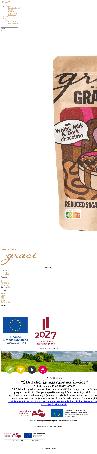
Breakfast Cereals (14, 8)
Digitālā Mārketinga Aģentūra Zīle (63, 451)
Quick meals (12, 13)
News (3, 300)
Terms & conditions (7, 308)
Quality (3, 295)
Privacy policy (5, 310)
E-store (7, 20)
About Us (8, 16)
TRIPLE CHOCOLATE (8, 249)
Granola (11, 11)
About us (4, 293)
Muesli (10, 10)
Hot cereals (12, 15)
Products (8, 6)
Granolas (4, 282)
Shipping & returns (7, 312)
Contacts (4, 298)
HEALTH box (12, 21)
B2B (6, 18)
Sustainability (5, 302)
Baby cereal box (13, 23)
